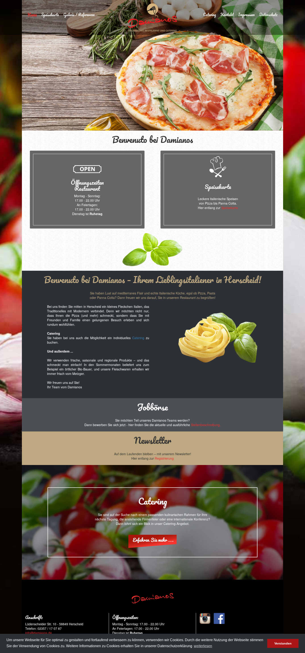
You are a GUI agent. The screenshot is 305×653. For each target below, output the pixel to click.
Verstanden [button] (283, 643)
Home (32, 14)
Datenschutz (268, 14)
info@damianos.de (38, 633)
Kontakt (227, 14)
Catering (209, 14)
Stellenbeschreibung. (206, 425)
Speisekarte (50, 14)
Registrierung (164, 458)
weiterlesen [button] (203, 646)
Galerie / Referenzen (79, 14)
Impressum (246, 14)
